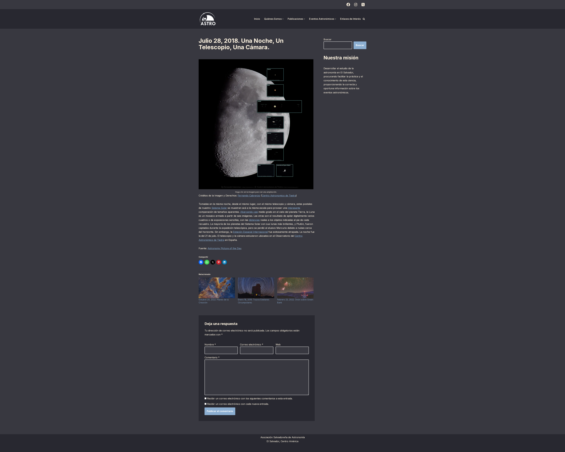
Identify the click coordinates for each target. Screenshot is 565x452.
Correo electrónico (251, 344)
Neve (202, 448)
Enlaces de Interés (350, 18)
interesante (294, 207)
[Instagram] (355, 4)
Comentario (212, 357)
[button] (283, 19)
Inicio (257, 18)
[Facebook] (348, 4)
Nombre (210, 344)
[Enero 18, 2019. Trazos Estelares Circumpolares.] (256, 287)
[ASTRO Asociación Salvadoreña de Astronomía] (207, 19)
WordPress (235, 448)
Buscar (327, 39)
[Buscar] (364, 19)
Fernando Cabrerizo (249, 195)
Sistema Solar (219, 207)
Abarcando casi (249, 211)
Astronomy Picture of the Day (224, 248)
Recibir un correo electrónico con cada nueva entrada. (238, 403)
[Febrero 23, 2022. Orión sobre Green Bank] (295, 287)
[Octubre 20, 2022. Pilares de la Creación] (217, 287)
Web (278, 344)
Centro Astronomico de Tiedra (279, 195)
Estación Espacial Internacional (250, 231)
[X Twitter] (363, 4)
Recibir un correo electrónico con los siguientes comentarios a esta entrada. (250, 398)
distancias (254, 220)
